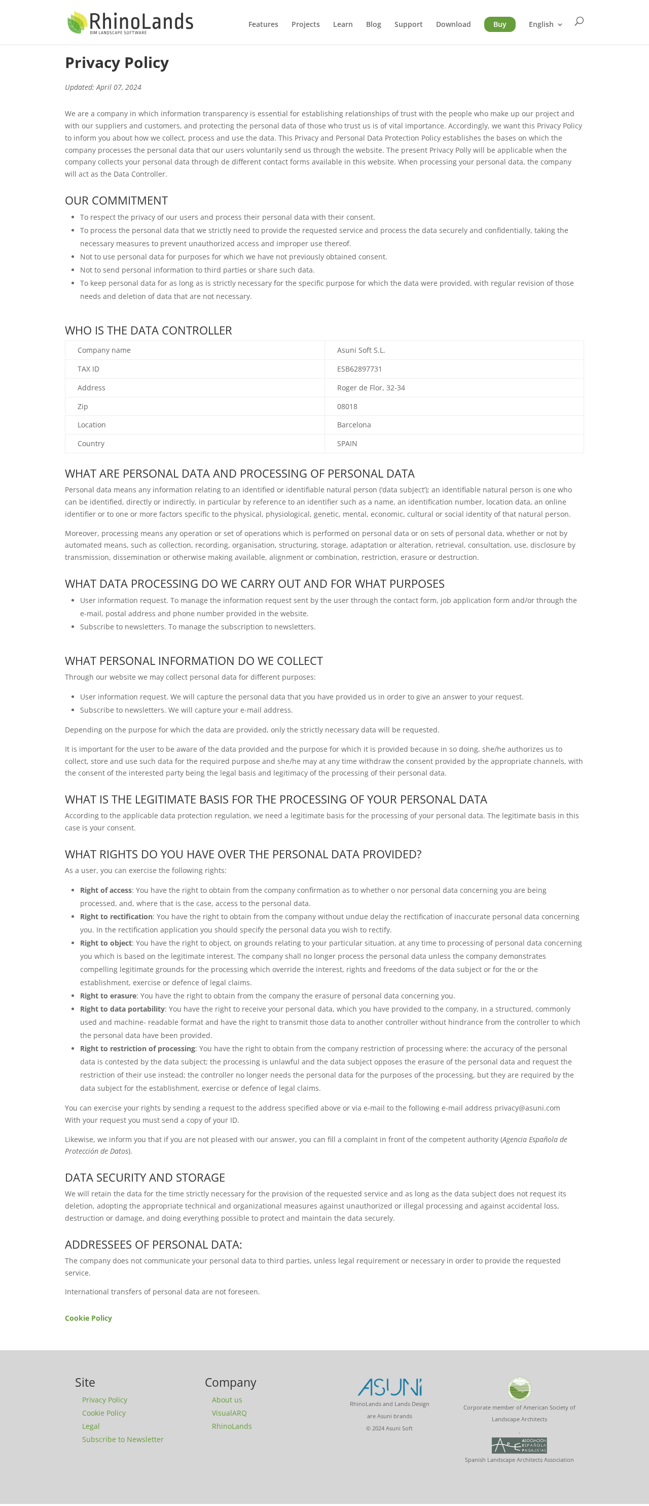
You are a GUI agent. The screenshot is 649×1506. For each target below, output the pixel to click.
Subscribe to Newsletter (123, 1439)
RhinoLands (232, 1426)
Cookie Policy (104, 1413)
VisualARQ (229, 1413)
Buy (500, 24)
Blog (373, 25)
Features (263, 25)
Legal (91, 1426)
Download (453, 25)
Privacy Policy (104, 1399)
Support (408, 25)
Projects (306, 25)
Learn (343, 25)
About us (227, 1399)
